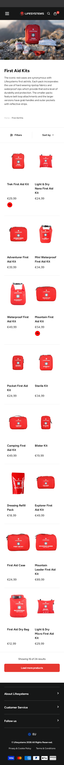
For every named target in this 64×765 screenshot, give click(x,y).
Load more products (32, 667)
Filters (18, 135)
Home (7, 118)
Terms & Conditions (45, 748)
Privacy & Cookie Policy (20, 748)
